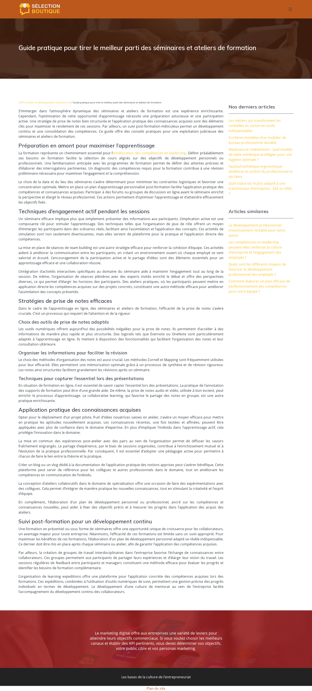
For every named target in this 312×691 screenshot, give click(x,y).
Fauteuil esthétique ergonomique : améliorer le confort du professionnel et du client (261, 171)
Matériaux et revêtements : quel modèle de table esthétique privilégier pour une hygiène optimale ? (260, 154)
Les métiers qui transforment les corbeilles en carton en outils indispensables (255, 125)
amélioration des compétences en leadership (149, 153)
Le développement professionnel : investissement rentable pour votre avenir (257, 230)
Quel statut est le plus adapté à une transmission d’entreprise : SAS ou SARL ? (260, 188)
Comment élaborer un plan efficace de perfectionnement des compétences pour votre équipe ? (259, 286)
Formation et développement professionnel (47, 102)
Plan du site (156, 688)
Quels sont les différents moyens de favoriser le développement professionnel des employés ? (257, 269)
